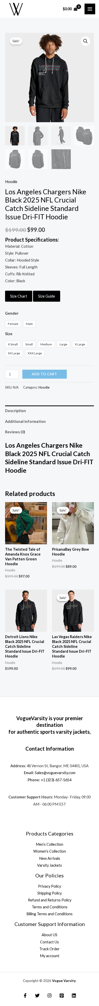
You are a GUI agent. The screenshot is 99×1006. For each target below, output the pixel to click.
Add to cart (44, 374)
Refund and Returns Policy (49, 900)
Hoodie (11, 181)
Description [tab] (15, 411)
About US (49, 935)
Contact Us (49, 942)
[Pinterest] (61, 995)
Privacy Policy (49, 886)
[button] (85, 41)
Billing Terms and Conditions (49, 914)
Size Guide (46, 296)
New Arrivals (49, 858)
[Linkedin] (74, 995)
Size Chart (18, 296)
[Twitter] (37, 995)
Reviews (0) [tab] (15, 432)
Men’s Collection (49, 844)
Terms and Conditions (50, 907)
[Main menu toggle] (90, 9)
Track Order (49, 949)
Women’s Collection (49, 851)
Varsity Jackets (49, 865)
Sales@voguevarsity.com (55, 773)
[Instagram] (49, 995)
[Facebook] (25, 995)
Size (8, 334)
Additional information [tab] (25, 421)
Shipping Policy (49, 893)
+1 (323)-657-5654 (56, 780)
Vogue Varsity (64, 980)
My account (49, 956)
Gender (12, 313)
